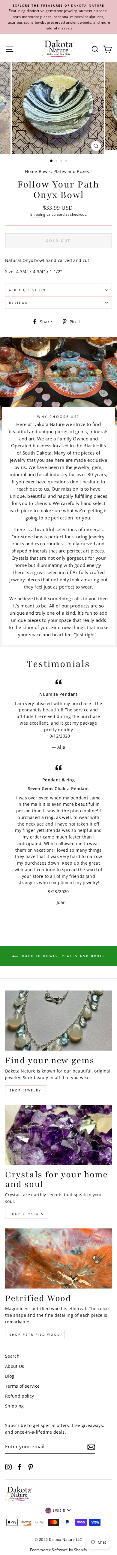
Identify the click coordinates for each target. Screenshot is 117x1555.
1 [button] (51, 161)
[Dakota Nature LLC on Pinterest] (30, 1466)
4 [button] (66, 161)
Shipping (38, 214)
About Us (14, 1366)
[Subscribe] (91, 1446)
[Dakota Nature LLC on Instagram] (8, 1466)
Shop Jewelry (25, 1090)
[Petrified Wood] (58, 1258)
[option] (58, 17)
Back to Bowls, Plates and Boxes (62, 956)
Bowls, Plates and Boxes (64, 171)
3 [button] (61, 161)
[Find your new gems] (58, 1021)
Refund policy (19, 1396)
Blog (9, 1376)
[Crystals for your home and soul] (58, 1135)
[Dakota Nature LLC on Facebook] (19, 1466)
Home (31, 171)
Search (12, 1356)
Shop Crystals (27, 1214)
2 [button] (57, 161)
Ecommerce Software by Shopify (58, 1549)
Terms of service (22, 1386)
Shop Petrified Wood (35, 1334)
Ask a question (27, 290)
